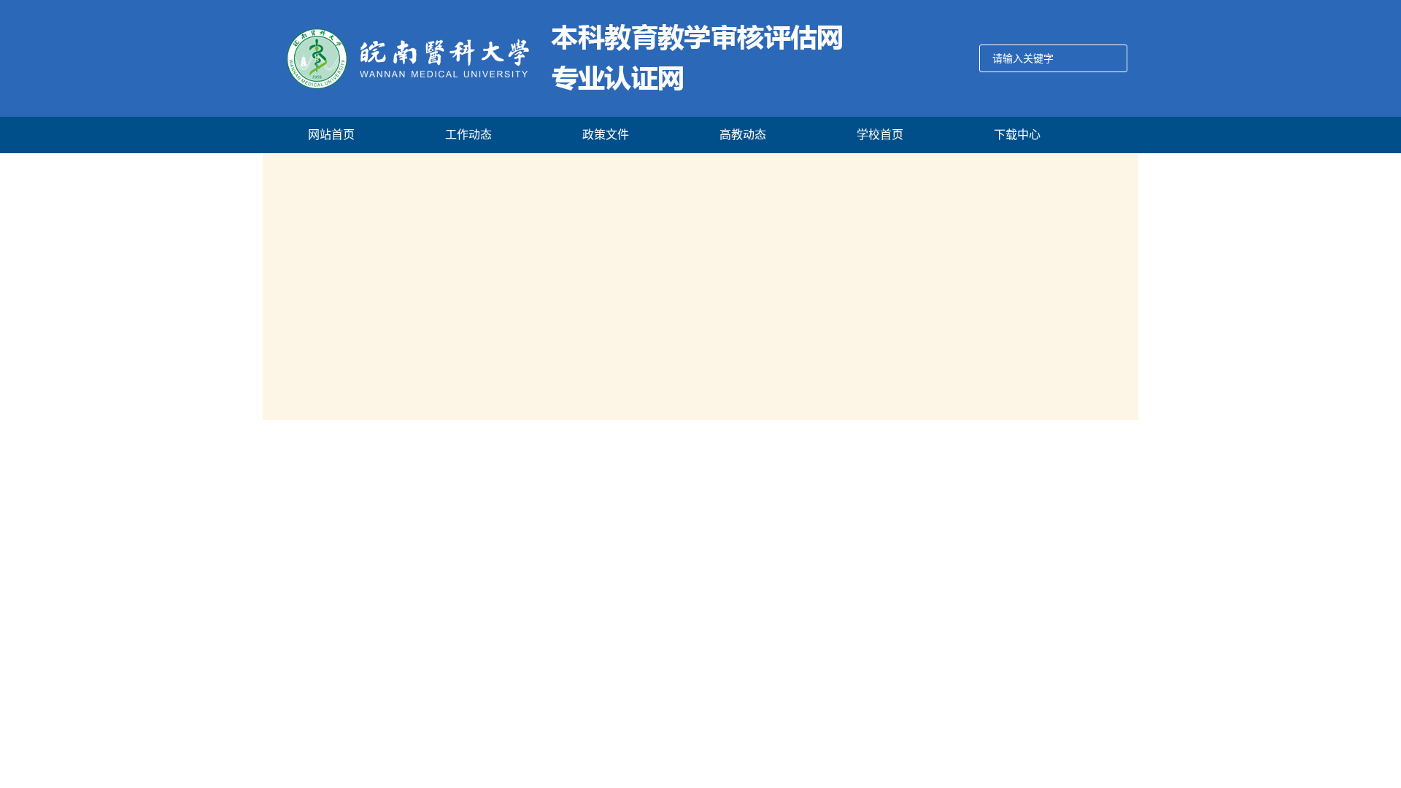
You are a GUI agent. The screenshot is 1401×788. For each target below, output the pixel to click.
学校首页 (880, 134)
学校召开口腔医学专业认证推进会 (745, 489)
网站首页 (331, 134)
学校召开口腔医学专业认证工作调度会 (756, 540)
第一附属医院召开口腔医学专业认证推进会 (765, 642)
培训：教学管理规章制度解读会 (1015, 596)
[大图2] (700, 288)
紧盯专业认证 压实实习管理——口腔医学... (768, 591)
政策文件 (605, 134)
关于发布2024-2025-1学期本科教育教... (1035, 530)
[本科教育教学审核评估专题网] (554, 58)
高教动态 (742, 134)
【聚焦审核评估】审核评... (334, 653)
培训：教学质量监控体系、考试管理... (1030, 629)
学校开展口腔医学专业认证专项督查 (750, 616)
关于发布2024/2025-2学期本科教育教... (1035, 497)
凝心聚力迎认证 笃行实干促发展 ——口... (765, 565)
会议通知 (963, 563)
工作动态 (468, 134)
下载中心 (1017, 134)
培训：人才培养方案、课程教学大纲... (1030, 662)
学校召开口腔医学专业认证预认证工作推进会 (772, 514)
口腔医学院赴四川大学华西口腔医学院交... (767, 667)
